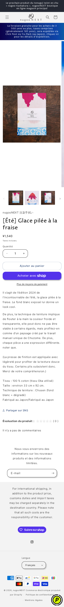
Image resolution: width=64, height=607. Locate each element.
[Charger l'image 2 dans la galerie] (32, 198)
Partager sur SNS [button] (17, 410)
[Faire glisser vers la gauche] (4, 199)
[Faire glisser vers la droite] (60, 199)
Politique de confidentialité (40, 594)
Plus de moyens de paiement (32, 284)
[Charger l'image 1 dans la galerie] (16, 198)
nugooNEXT (19, 590)
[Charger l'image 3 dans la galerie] (48, 198)
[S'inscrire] (53, 473)
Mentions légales (33, 600)
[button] (7, 17)
